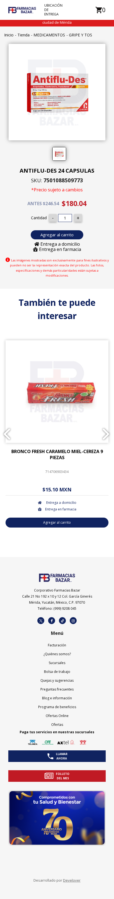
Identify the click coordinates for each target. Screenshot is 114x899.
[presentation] (6, 434)
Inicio (9, 35)
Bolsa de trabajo (57, 671)
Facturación (57, 645)
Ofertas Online (57, 715)
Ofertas (57, 724)
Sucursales (57, 662)
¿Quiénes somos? (57, 654)
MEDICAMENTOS (49, 35)
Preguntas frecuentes (57, 689)
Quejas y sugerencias (57, 680)
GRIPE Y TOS (80, 35)
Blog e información (57, 698)
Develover (72, 880)
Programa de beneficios (57, 707)
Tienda (23, 35)
